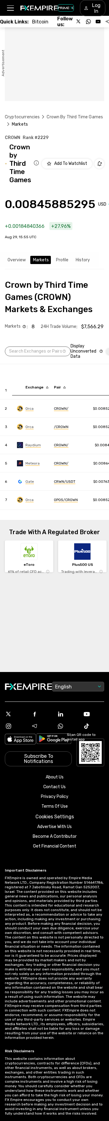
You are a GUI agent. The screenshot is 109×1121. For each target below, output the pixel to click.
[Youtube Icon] (93, 714)
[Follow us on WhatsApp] (88, 21)
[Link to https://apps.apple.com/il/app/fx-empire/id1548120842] (20, 739)
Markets (41, 260)
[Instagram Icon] (15, 726)
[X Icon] (15, 714)
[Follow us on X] (78, 21)
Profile (62, 260)
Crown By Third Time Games (75, 117)
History (83, 260)
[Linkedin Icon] (67, 714)
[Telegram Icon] (41, 726)
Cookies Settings (54, 817)
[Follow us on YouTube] (98, 21)
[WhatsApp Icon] (67, 726)
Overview (17, 260)
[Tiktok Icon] (93, 726)
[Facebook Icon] (41, 714)
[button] (10, 8)
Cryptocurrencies (22, 117)
